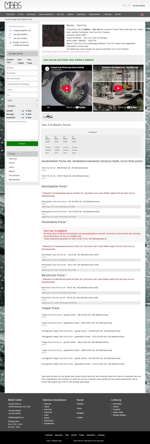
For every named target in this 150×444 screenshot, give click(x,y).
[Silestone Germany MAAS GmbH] (142, 14)
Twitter (79, 408)
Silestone (13, 158)
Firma (29, 63)
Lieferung (107, 14)
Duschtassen (14, 175)
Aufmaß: (9, 110)
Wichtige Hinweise (119, 415)
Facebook (80, 403)
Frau (29, 59)
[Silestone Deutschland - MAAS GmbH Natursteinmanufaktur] (13, 5)
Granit (11, 167)
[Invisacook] (48, 115)
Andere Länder (118, 412)
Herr (19, 59)
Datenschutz (90, 435)
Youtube (80, 417)
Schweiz (116, 406)
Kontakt (118, 14)
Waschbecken (14, 179)
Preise (21, 14)
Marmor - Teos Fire (76, 25)
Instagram (80, 413)
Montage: (10, 114)
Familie (20, 63)
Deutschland (117, 403)
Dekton (12, 163)
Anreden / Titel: (10, 61)
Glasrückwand (94, 14)
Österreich (116, 409)
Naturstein (31, 14)
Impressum (81, 14)
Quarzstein (48, 412)
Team (67, 435)
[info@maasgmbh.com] (124, 5)
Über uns (60, 14)
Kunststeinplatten (46, 14)
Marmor (12, 171)
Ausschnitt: (11, 117)
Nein (29, 110)
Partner (81, 435)
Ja (22, 110)
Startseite (10, 14)
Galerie (70, 14)
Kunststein (48, 409)
